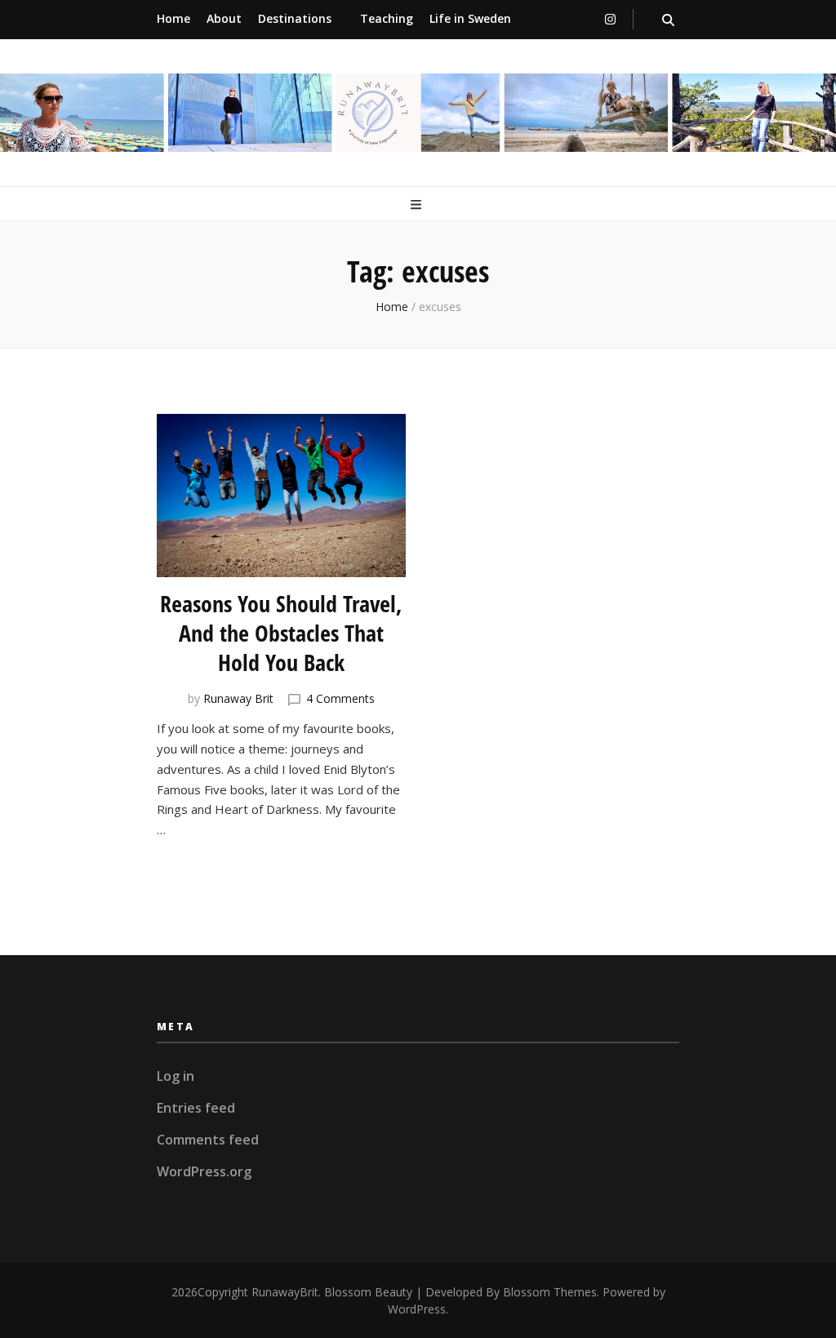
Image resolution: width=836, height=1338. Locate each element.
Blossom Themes (550, 1292)
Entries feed (196, 1108)
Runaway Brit (238, 698)
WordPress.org (204, 1171)
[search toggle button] (668, 20)
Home (173, 18)
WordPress (417, 1309)
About (224, 18)
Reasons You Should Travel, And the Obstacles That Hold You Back (281, 633)
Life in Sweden (470, 18)
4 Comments (340, 698)
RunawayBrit (284, 1292)
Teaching (386, 18)
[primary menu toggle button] (418, 205)
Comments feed (208, 1140)
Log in (175, 1076)
